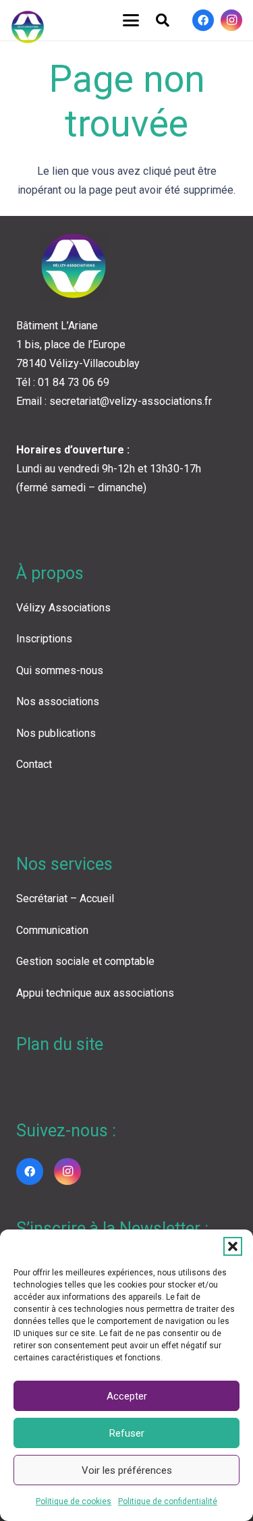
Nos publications (56, 733)
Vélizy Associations (63, 607)
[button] (233, 1246)
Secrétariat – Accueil (65, 898)
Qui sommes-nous (59, 670)
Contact (34, 764)
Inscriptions (44, 638)
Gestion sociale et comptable (85, 961)
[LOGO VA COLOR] (28, 27)
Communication (52, 930)
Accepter (127, 1396)
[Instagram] (231, 20)
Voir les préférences (127, 1470)
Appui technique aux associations (95, 993)
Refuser (126, 1433)
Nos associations (57, 701)
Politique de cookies (73, 1501)
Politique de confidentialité (167, 1501)
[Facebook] (203, 20)
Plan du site (59, 1044)
